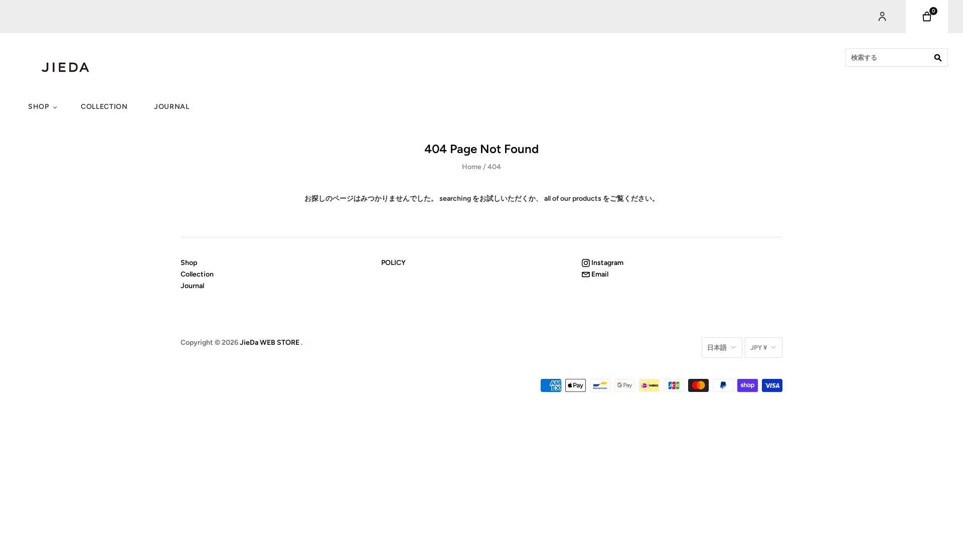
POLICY (393, 262)
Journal (172, 106)
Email (599, 274)
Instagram (606, 262)
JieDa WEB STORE (269, 342)
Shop (38, 106)
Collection (104, 106)
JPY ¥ (758, 347)
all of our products (572, 198)
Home (472, 167)
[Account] (882, 17)
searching (455, 198)
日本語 (717, 347)
